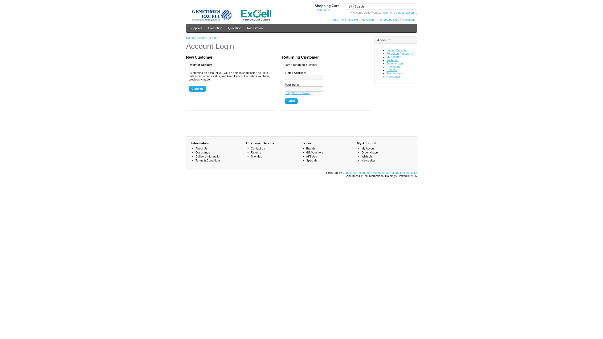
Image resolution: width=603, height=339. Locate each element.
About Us (201, 148)
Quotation (234, 28)
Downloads (394, 67)
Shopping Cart (389, 19)
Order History (395, 63)
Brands (310, 148)
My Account (369, 19)
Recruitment (255, 28)
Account (202, 38)
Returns (392, 70)
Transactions (395, 73)
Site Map (256, 156)
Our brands (203, 152)
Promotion (215, 28)
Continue (197, 88)
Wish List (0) (350, 19)
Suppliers (196, 28)
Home (334, 19)
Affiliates (311, 156)
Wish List (392, 60)
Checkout (408, 19)
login (386, 12)
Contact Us (258, 148)
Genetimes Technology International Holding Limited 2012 (379, 172)
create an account (404, 12)
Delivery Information (208, 156)
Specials (311, 160)
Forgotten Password (399, 53)
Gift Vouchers (314, 152)
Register (401, 50)
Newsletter (393, 76)
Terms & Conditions (208, 160)
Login (390, 50)
